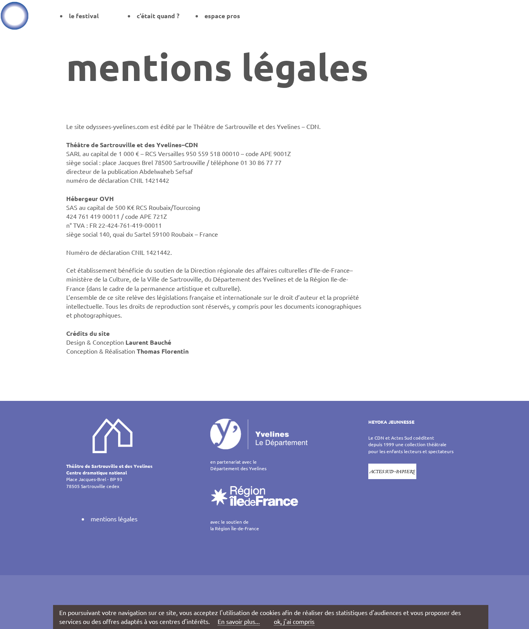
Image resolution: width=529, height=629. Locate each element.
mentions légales (114, 518)
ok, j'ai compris (294, 621)
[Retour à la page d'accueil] (14, 15)
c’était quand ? (158, 16)
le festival (84, 16)
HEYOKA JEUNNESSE (391, 422)
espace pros (222, 16)
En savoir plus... (239, 621)
